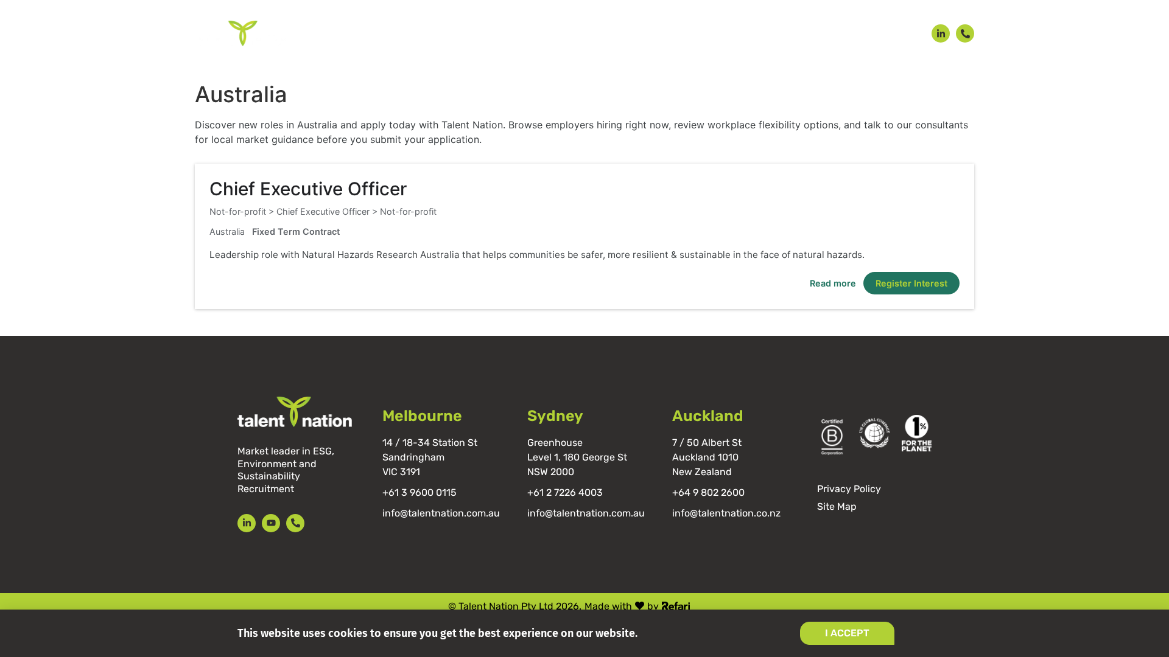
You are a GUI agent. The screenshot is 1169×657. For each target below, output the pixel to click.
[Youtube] (271, 523)
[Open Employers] (411, 34)
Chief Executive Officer (308, 189)
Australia (227, 231)
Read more (833, 283)
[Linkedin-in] (941, 33)
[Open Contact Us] (904, 34)
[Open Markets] (544, 34)
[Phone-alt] (965, 33)
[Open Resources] (834, 34)
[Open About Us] (766, 34)
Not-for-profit (408, 211)
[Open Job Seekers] (488, 34)
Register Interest (911, 283)
